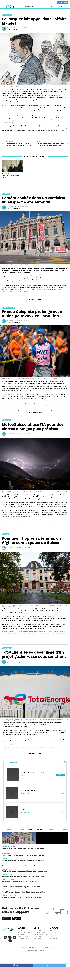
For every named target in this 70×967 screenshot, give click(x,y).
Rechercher (64, 6)
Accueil (20, 930)
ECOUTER (30, 6)
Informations (37, 936)
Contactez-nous (14, 2)
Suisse (51, 934)
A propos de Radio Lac (24, 936)
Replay (53, 6)
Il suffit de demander (40, 932)
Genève (52, 930)
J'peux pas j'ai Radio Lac (40, 934)
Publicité (5, 2)
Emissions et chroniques (25, 932)
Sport (51, 936)
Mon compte (63, 2)
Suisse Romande (54, 932)
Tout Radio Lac (38, 938)
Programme (42, 6)
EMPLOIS (20, 940)
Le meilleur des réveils (40, 930)
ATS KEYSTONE (13, 29)
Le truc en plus (54, 938)
